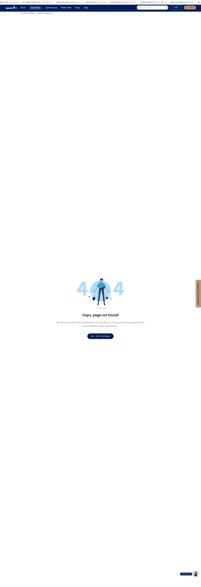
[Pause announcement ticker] (198, 2)
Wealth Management (45, 13)
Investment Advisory (28, 13)
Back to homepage (103, 336)
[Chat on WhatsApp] (195, 574)
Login (176, 7)
